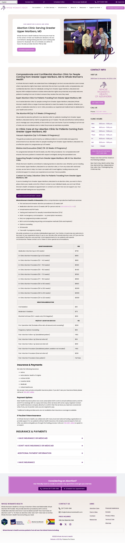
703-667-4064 (69, 423)
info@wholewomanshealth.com (101, 114)
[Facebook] (61, 524)
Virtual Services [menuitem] (62, 7)
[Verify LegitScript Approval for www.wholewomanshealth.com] (4, 525)
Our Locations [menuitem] (36, 7)
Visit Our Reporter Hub (66, 520)
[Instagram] (70, 524)
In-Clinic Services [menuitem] (49, 7)
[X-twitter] (65, 524)
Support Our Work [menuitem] (94, 7)
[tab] (50, 438)
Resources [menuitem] (83, 7)
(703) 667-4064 (100, 112)
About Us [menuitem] (73, 7)
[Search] (44, 2)
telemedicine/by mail (68, 206)
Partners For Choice (68, 539)
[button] (120, 2)
